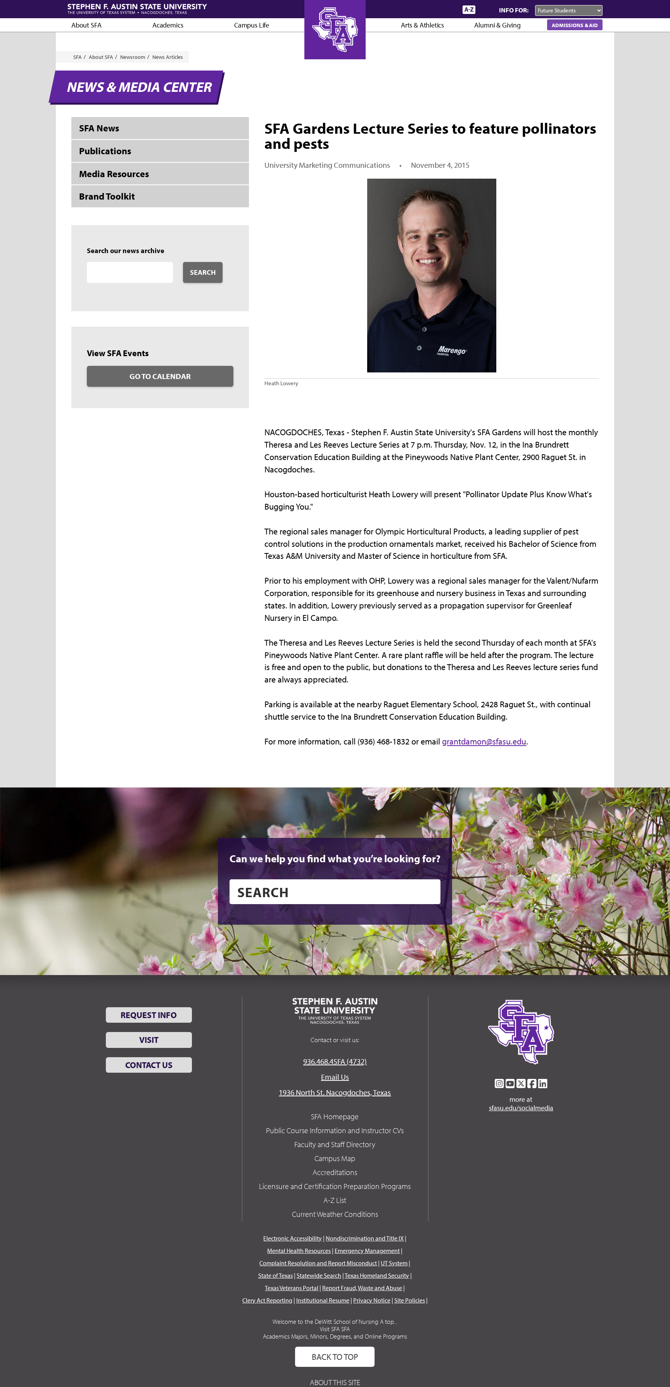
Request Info (149, 1015)
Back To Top (335, 1356)
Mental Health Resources (299, 1250)
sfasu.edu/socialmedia (521, 1108)
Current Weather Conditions (335, 1214)
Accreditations (335, 1172)
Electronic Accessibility (292, 1238)
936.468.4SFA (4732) (335, 1061)
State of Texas (275, 1275)
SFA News (99, 128)
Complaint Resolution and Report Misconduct (318, 1263)
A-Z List (334, 1200)
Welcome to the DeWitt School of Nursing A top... (335, 1321)
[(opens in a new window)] (499, 1083)
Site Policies (409, 1300)
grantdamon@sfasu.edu (484, 741)
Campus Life (251, 25)
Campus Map (334, 1158)
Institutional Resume (322, 1300)
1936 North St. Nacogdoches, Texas (335, 1092)
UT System (394, 1263)
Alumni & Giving (497, 25)
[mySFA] (447, 9)
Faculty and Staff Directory (334, 1144)
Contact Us (149, 1065)
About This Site (335, 1382)
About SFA (86, 25)
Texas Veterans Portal (291, 1288)
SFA (77, 56)
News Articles (167, 56)
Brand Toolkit (107, 196)
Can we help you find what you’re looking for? (335, 858)
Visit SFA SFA (335, 1329)
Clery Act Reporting (267, 1300)
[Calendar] (427, 9)
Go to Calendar (160, 376)
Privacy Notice (371, 1300)
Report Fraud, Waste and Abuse (362, 1288)
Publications (105, 151)
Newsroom (132, 56)
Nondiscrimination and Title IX (365, 1238)
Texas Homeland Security (377, 1275)
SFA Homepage (335, 1116)
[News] (412, 9)
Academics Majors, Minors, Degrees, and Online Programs (335, 1336)
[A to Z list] (469, 9)
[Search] (485, 9)
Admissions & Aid (575, 25)
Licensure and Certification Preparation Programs (335, 1186)
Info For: (513, 10)
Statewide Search (319, 1275)
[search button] (429, 891)
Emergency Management (367, 1250)
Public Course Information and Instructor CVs (335, 1130)
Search (203, 272)
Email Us (335, 1077)
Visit (149, 1039)
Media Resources (114, 173)
